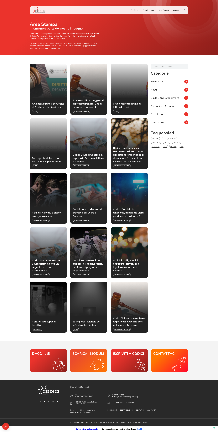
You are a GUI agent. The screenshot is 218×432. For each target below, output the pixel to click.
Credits (145, 422)
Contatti (176, 10)
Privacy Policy (74, 412)
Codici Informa (159, 114)
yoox (181, 146)
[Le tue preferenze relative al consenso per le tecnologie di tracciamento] (214, 428)
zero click (155, 146)
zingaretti (176, 142)
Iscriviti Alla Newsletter (125, 403)
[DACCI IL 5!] (48, 360)
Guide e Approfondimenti (165, 98)
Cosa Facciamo (148, 10)
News (35, 111)
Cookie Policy (86, 412)
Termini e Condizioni (77, 410)
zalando (173, 146)
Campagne (37, 329)
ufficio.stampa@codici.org (49, 48)
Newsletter (157, 81)
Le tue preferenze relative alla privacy (119, 429)
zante (165, 146)
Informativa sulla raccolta (87, 429)
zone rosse (172, 138)
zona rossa (156, 142)
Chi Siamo (134, 10)
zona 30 (166, 142)
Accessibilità (91, 410)
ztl (164, 138)
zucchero (155, 138)
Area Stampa (164, 10)
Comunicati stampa (81, 111)
